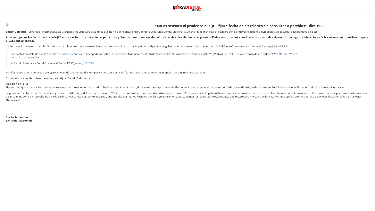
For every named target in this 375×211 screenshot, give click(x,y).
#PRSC (283, 54)
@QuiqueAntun (71, 54)
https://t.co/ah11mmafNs (25, 57)
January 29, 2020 (84, 63)
